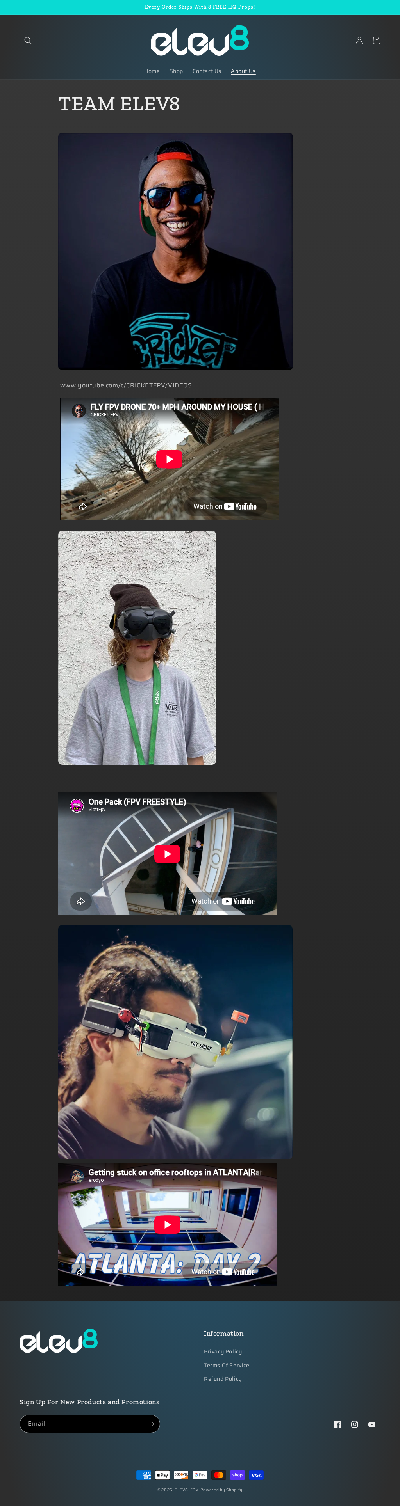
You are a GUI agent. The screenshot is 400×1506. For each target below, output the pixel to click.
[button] (28, 40)
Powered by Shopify (221, 1490)
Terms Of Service (227, 1365)
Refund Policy (223, 1379)
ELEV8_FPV (186, 1490)
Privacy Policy (223, 1351)
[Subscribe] (151, 1424)
